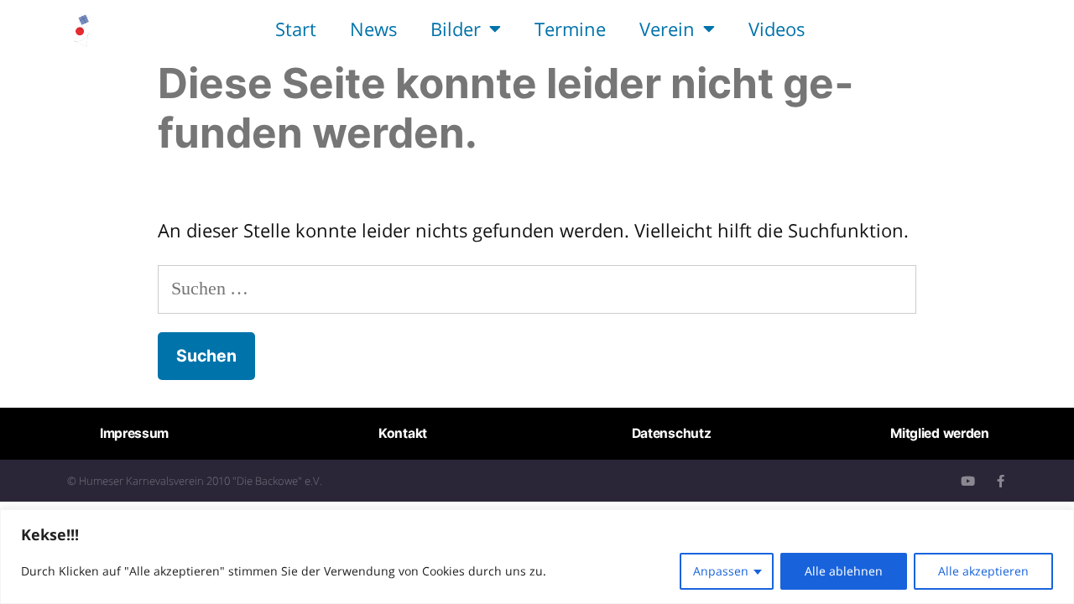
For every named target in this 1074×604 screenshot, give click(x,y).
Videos (776, 28)
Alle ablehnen (844, 571)
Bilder (455, 28)
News (373, 28)
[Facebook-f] (1000, 481)
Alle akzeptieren (983, 571)
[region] (537, 556)
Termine (570, 28)
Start (295, 28)
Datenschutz (672, 433)
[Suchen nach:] (537, 286)
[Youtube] (968, 481)
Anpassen (720, 571)
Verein (667, 28)
